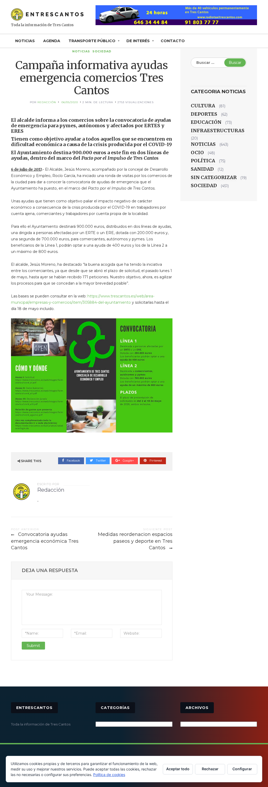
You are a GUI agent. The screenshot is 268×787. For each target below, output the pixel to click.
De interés (138, 40)
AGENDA (51, 40)
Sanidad (202, 169)
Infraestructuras (217, 131)
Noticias (81, 51)
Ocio (197, 152)
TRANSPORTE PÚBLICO (92, 40)
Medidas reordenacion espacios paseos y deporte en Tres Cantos (135, 541)
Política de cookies (109, 774)
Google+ (128, 460)
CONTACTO (173, 40)
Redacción (46, 102)
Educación (206, 122)
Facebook (73, 460)
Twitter (100, 460)
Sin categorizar (214, 177)
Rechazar (210, 769)
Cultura (203, 106)
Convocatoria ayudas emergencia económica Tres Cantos (45, 541)
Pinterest (155, 460)
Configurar (242, 769)
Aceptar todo (177, 769)
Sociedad (101, 51)
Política (203, 161)
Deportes (204, 114)
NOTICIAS (25, 40)
